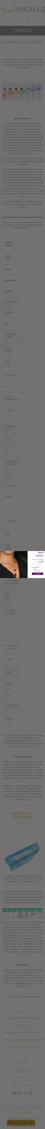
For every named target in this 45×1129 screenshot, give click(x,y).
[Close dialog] (43, 551)
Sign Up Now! (38, 573)
